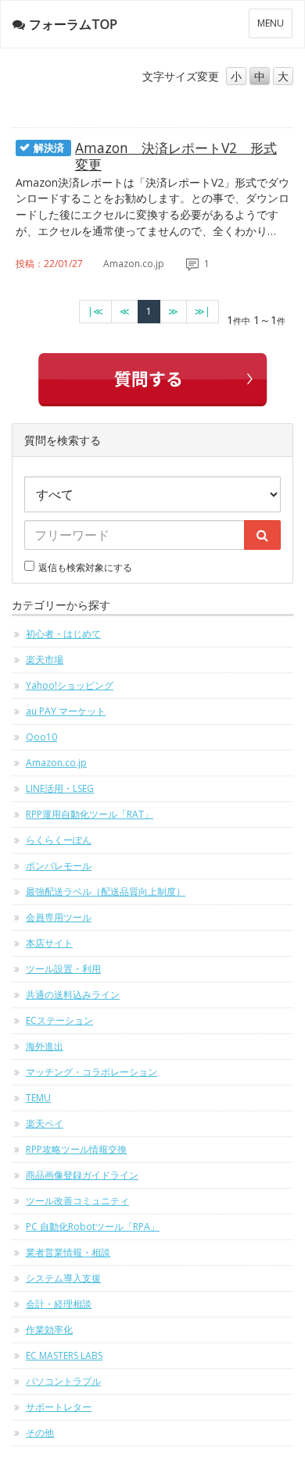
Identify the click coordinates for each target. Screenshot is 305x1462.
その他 (40, 1432)
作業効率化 (49, 1329)
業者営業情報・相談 (68, 1252)
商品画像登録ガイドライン (82, 1175)
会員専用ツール (59, 917)
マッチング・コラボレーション (91, 1072)
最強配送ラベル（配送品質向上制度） (105, 891)
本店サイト (49, 943)
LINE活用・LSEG (60, 788)
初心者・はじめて (63, 633)
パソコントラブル (63, 1381)
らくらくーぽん (59, 840)
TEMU (38, 1097)
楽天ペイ (44, 1123)
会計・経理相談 (59, 1303)
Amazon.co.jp (56, 762)
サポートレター (59, 1407)
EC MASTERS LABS (64, 1355)
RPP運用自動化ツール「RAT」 (89, 814)
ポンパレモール (59, 865)
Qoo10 (41, 736)
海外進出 (44, 1046)
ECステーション (59, 1020)
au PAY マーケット (66, 711)
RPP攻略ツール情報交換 (76, 1149)
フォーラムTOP (73, 24)
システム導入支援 (63, 1278)
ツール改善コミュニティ (77, 1200)
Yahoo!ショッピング (69, 685)
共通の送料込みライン (73, 994)
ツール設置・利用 (63, 968)
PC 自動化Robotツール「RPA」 (93, 1226)
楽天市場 (44, 659)
